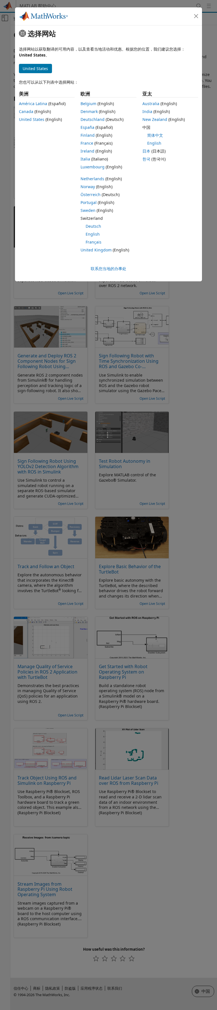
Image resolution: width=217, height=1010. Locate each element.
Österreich (91, 194)
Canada (26, 111)
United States (31, 119)
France (87, 143)
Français (93, 242)
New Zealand (154, 119)
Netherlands (92, 178)
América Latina (33, 103)
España (87, 127)
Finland (88, 135)
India (147, 111)
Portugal (89, 202)
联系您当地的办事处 (108, 268)
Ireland (87, 151)
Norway (88, 186)
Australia (150, 103)
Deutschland (93, 119)
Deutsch (93, 226)
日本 (146, 151)
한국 (146, 159)
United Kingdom (96, 250)
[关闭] (196, 16)
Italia (85, 159)
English (93, 234)
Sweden (88, 210)
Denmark (89, 111)
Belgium (88, 103)
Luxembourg (93, 167)
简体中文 (155, 135)
